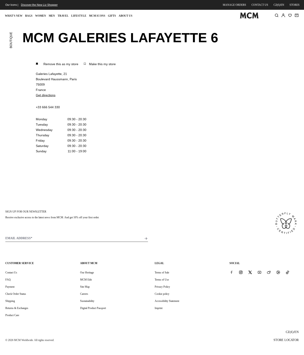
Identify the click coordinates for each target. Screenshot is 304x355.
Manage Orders (234, 4)
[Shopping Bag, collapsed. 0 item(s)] (297, 15)
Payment (9, 286)
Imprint (158, 308)
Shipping (10, 301)
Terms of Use (162, 279)
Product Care (12, 315)
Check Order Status (15, 293)
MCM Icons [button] (97, 15)
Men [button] (52, 15)
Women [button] (40, 15)
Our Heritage (87, 272)
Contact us (259, 4)
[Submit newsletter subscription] (146, 239)
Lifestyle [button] (78, 15)
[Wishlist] (290, 15)
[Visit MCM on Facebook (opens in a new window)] (231, 272)
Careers (84, 293)
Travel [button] (63, 15)
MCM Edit (86, 279)
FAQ (8, 279)
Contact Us (11, 272)
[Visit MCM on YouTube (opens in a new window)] (259, 272)
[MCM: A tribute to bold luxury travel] (249, 17)
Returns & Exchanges (16, 308)
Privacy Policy (162, 286)
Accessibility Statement (167, 301)
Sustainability (87, 301)
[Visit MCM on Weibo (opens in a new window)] (269, 272)
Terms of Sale (162, 272)
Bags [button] (28, 15)
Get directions (45, 95)
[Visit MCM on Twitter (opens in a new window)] (250, 272)
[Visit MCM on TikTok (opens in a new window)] (288, 272)
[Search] (277, 15)
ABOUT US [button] (125, 15)
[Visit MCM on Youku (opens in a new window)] (278, 272)
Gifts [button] (112, 15)
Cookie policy (162, 293)
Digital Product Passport (93, 308)
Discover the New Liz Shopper (39, 4)
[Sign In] (283, 15)
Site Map (85, 286)
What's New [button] (13, 15)
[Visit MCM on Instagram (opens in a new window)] (241, 272)
